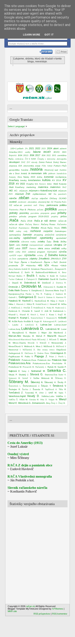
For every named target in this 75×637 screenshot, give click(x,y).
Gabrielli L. (13, 297)
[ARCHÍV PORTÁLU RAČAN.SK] (49, 92)
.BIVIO (56, 152)
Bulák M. (54, 276)
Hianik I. (62, 301)
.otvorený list (44, 202)
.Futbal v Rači (60, 166)
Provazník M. (29, 367)
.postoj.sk (62, 210)
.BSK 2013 (23, 155)
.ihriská (23, 173)
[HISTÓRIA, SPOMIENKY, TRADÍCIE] (29, 92)
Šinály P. (62, 382)
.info (45, 173)
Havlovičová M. (42, 301)
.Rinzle (57, 228)
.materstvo (55, 187)
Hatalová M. (15, 300)
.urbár (17, 248)
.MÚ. (16, 191)
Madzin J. (34, 332)
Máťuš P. (41, 336)
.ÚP (64, 245)
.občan (23, 198)
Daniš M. (54, 279)
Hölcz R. (31, 304)
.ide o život (14, 173)
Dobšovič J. (48, 283)
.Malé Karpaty (59, 184)
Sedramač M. (38, 371)
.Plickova (31, 209)
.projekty (54, 217)
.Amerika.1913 (15, 152)
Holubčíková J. (42, 304)
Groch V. (42, 297)
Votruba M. (34, 400)
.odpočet (43, 198)
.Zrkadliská (43, 258)
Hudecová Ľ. (60, 308)
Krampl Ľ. (25, 318)
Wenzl (62, 399)
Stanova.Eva (51, 374)
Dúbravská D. (50, 287)
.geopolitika (14, 170)
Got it (49, 34)
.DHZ (23, 162)
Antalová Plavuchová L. (42, 269)
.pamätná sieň (30, 205)
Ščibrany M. (19, 382)
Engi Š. (63, 291)
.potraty (13, 212)
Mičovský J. (42, 340)
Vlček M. (23, 399)
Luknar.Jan (46, 324)
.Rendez (35, 228)
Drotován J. (15, 287)
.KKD (32, 177)
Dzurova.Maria (52, 290)
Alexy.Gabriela (15, 269)
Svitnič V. (27, 378)
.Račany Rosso (48, 224)
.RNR (11, 231)
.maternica (43, 187)
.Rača (13, 220)
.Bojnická (12, 155)
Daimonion (43, 279)
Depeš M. (17, 283)
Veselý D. (33, 396)
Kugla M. (38, 321)
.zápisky (33, 258)
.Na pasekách (59, 194)
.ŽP (22, 265)
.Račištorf (13, 228)
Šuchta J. (26, 389)
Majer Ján (46, 332)
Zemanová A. (38, 403)
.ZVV (63, 258)
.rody (25, 231)
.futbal (49, 166)
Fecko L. (30, 294)
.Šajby (48, 242)
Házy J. (54, 301)
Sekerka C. (56, 370)
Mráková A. (29, 346)
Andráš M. (25, 269)
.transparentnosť (36, 245)
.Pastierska (13, 210)
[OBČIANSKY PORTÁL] (20, 92)
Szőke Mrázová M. (43, 378)
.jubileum (51, 173)
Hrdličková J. (17, 308)
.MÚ (11, 190)
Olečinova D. (30, 353)
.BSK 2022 (46, 155)
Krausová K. (52, 318)
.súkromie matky (28, 242)
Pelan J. (53, 357)
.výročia (62, 251)
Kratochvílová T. (38, 318)
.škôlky (63, 241)
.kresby (23, 180)
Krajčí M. (62, 315)
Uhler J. (43, 393)
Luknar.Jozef (60, 325)
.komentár (49, 177)
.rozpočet (47, 231)
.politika (50, 209)
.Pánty (41, 205)
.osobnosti (21, 202)
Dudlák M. (61, 287)
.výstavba (29, 255)
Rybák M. (52, 367)
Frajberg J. (49, 294)
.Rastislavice (23, 228)
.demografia (61, 159)
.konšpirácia (60, 177)
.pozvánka (34, 213)
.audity (27, 152)
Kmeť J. (44, 315)
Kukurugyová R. (50, 321)
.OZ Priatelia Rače (58, 202)
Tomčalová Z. (16, 392)
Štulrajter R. (15, 389)
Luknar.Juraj (14, 329)
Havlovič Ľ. (28, 300)
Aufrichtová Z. (16, 272)
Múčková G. (49, 346)
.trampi (24, 245)
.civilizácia (18, 159)
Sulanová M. (15, 378)
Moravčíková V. (16, 346)
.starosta (14, 241)
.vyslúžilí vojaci (15, 255)
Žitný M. (62, 403)
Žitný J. (54, 403)
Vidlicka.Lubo (47, 396)
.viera (40, 248)
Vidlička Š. (13, 400)
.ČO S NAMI (30, 159)
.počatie (39, 210)
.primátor (13, 216)
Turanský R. (31, 393)
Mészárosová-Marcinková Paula (22, 340)
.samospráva (15, 235)
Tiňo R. (62, 389)
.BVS (54, 155)
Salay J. (26, 371)
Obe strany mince (46, 350)
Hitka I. (12, 304)
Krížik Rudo (17, 321)
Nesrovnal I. (15, 350)
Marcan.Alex (15, 336)
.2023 (43, 149)
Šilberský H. (50, 382)
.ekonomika (28, 166)
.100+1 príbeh (17, 148)
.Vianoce (32, 249)
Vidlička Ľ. (61, 396)
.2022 (37, 148)
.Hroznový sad (51, 170)
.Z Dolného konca (55, 255)
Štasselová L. (15, 386)
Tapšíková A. (51, 389)
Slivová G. (36, 374)
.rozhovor (35, 231)
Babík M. (29, 272)
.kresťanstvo (34, 180)
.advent (62, 148)
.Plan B (22, 209)
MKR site (12, 611)
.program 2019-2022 (38, 216)
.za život (12, 259)
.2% (26, 149)
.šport (11, 245)
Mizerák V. (33, 343)
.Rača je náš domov (45, 220)
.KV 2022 (20, 183)
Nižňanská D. (29, 350)
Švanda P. (38, 389)
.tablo (17, 245)
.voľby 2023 (20, 252)
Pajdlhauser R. (16, 356)
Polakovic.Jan (44, 360)
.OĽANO (62, 198)
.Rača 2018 (26, 221)
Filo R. (39, 294)
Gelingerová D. (28, 297)
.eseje (37, 166)
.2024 (49, 148)
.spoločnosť (29, 237)
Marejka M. (28, 336)
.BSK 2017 (34, 155)
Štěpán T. (46, 386)
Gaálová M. (61, 294)
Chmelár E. (27, 311)
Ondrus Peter (43, 353)
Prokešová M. (15, 367)
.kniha (39, 177)
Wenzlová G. (24, 403)
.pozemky (24, 213)
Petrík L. (62, 357)
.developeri (14, 162)
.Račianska (61, 224)
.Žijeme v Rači (50, 262)
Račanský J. (41, 367)
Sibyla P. (13, 374)
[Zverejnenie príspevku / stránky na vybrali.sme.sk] (47, 53)
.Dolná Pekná (45, 162)
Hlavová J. (21, 304)
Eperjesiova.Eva (16, 294)
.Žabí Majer (14, 262)
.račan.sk (62, 221)
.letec (49, 184)
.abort (56, 148)
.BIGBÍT (47, 152)
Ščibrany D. (61, 378)
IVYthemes (57, 608)
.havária (24, 170)
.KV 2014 (56, 180)
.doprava (13, 166)
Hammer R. (61, 297)
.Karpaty (12, 177)
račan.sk (30, 606)
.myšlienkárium (39, 194)
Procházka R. (59, 363)
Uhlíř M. (53, 393)
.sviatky (41, 241)
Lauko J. (17, 325)
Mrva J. (39, 346)
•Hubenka (31, 265)
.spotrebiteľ (61, 238)
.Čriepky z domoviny (46, 159)
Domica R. (61, 283)
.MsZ (64, 187)
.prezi (53, 213)
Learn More (31, 34)
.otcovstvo (32, 202)
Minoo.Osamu (19, 343)
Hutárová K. (15, 311)
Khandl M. (24, 315)
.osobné (13, 202)
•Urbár (63, 265)
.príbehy (61, 212)
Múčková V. (61, 346)
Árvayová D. (60, 269)
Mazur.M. (52, 336)
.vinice (47, 248)
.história (35, 169)
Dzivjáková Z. (37, 290)
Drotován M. (31, 286)
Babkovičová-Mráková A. (48, 272)
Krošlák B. (29, 321)
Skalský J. (24, 374)
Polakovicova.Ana (19, 363)
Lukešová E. (31, 325)
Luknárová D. (32, 329)
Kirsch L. (35, 315)
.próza (63, 216)
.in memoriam (35, 173)
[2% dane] (57, 92)
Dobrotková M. (32, 282)
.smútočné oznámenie (55, 235)
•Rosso (54, 265)
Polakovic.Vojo (59, 360)
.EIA (20, 166)
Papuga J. (41, 356)
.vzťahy (40, 255)
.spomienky (46, 237)
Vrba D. (43, 400)
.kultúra (45, 180)
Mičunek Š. (54, 340)
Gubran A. (50, 297)
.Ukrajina (57, 245)
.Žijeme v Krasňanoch (31, 262)
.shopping (38, 235)
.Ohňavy (53, 198)
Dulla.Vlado (14, 290)
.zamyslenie (22, 259)
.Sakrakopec (60, 231)
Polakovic (14, 359)
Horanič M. (55, 304)
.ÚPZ (11, 248)
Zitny (48, 403)
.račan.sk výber (16, 224)
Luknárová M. (53, 329)
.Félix (43, 166)
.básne (36, 151)
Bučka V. (44, 276)
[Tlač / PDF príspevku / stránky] (61, 53)
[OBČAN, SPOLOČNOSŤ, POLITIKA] (39, 92)
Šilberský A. (37, 382)
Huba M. (50, 308)
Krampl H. (14, 318)
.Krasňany (14, 180)
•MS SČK (43, 265)
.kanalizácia (61, 173)
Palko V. (29, 356)
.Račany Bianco (32, 224)
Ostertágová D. (58, 353)
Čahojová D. (32, 279)
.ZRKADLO (55, 259)
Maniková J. (60, 332)
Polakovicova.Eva (41, 363)
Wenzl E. (13, 403)
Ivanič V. (38, 311)
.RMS (63, 228)
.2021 (31, 148)
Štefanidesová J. (31, 386)
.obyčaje (34, 198)
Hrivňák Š (28, 308)
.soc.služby (14, 238)
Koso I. (53, 314)
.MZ (49, 194)
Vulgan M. (53, 400)
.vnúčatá (55, 248)
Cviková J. (20, 279)
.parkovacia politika (56, 205)
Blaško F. (20, 276)
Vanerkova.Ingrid (17, 396)
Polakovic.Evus (29, 360)
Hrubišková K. (39, 308)
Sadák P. (62, 367)
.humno (62, 170)
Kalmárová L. (59, 311)
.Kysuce (42, 184)
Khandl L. (14, 314)
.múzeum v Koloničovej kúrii (42, 190)
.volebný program (36, 252)
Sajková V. (14, 371)
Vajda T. (62, 393)
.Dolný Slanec (59, 162)
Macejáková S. (20, 332)
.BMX (64, 152)
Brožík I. (32, 275)
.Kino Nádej (23, 177)
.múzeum (23, 191)
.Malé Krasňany (16, 187)
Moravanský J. (58, 343)
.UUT (24, 248)
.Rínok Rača (46, 228)
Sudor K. (62, 375)
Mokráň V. (45, 343)
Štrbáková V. (59, 385)
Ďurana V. (25, 290)
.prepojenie (44, 213)
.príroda (22, 216)
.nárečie (13, 198)
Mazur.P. (62, 336)
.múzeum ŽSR (22, 194)
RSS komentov (59, 613)
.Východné (51, 252)
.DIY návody (32, 162)
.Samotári (27, 234)
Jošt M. (48, 311)
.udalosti (48, 245)
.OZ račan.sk (15, 205)
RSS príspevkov (42, 613)
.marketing (31, 187)
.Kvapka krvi (32, 184)
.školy (56, 241)
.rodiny (18, 231)
